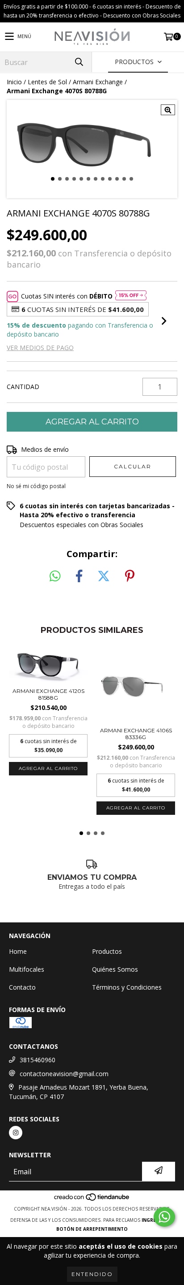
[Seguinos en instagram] (15, 1132)
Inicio (14, 82)
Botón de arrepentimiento (92, 1229)
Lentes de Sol (47, 82)
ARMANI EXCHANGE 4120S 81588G (48, 694)
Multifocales (26, 969)
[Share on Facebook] (79, 576)
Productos (107, 951)
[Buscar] (79, 62)
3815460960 (37, 1060)
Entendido (92, 1274)
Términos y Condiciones (127, 987)
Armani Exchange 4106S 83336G (136, 733)
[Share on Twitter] (103, 576)
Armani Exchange (98, 82)
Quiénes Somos (115, 969)
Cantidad (23, 386)
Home (18, 951)
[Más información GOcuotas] (130, 296)
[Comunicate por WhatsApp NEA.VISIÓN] (164, 1217)
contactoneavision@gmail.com (64, 1073)
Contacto (22, 987)
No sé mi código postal (36, 486)
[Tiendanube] (92, 1200)
